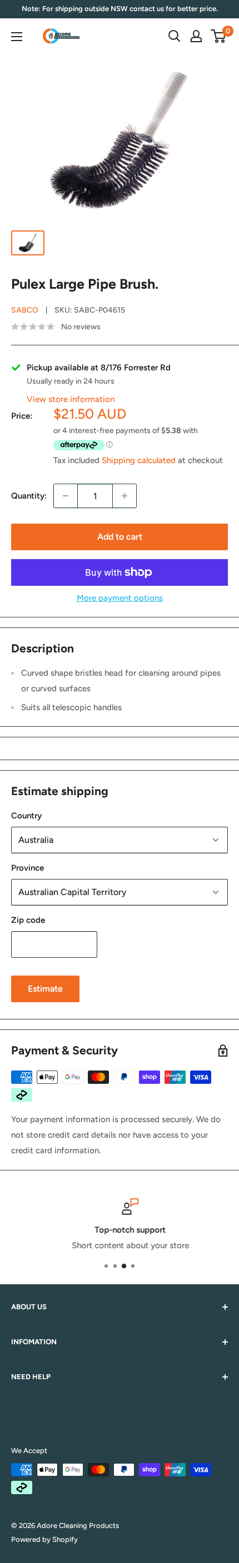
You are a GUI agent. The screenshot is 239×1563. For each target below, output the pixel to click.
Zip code (28, 920)
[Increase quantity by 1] (124, 495)
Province (27, 868)
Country (26, 816)
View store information (70, 399)
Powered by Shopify (44, 1539)
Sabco (24, 310)
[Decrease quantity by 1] (65, 495)
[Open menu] (16, 36)
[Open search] (174, 36)
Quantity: (29, 496)
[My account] (196, 36)
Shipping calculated (139, 460)
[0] (219, 36)
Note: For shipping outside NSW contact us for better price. (120, 8)
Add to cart (119, 536)
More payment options (120, 598)
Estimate (45, 988)
